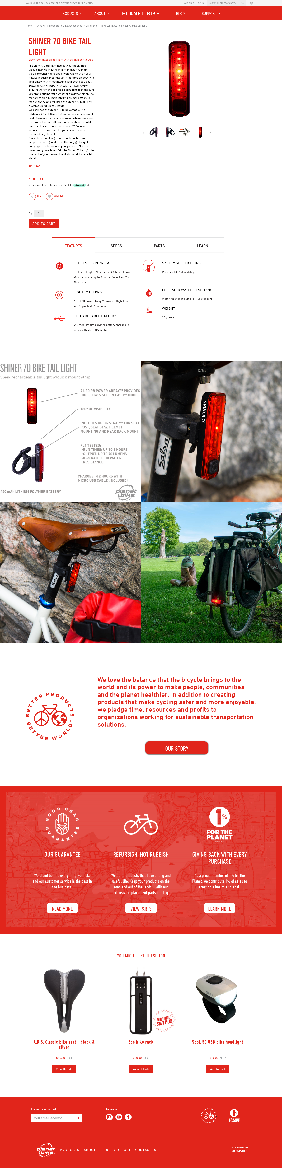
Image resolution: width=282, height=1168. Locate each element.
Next (210, 133)
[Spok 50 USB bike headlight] (217, 1000)
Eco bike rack (141, 1042)
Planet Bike (141, 13)
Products (69, 13)
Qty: (31, 213)
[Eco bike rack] (141, 1000)
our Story (176, 748)
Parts (159, 245)
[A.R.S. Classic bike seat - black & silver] (64, 1000)
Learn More (219, 909)
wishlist (189, 3)
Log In (200, 3)
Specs (116, 245)
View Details (64, 1069)
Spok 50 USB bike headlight (217, 1042)
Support (210, 13)
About (100, 13)
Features (73, 245)
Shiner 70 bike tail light (134, 25)
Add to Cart (217, 1069)
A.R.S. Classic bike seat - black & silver (64, 1044)
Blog (180, 13)
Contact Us (146, 1150)
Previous (143, 133)
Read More (62, 909)
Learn (202, 245)
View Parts (141, 909)
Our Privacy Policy (239, 1151)
